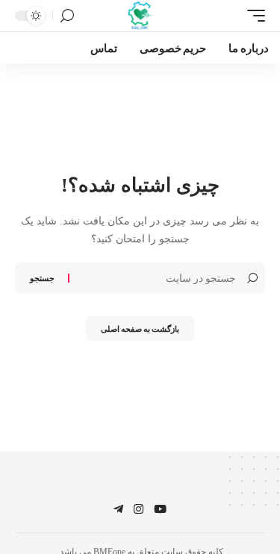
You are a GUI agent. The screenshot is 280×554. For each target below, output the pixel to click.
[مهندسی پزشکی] (140, 15)
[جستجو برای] (154, 278)
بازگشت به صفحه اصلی (140, 328)
